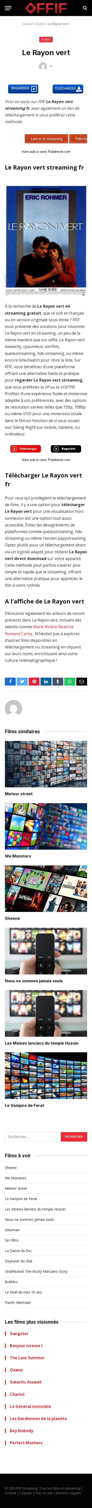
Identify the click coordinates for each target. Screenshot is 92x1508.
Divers (40, 24)
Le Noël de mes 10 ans (23, 1292)
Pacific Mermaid (17, 1302)
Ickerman (12, 1230)
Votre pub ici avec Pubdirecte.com (46, 151)
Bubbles (11, 1281)
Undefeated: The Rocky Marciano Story (36, 1271)
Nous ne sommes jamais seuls (34, 980)
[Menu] (8, 8)
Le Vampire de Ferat (24, 1105)
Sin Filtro (12, 1240)
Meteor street (19, 793)
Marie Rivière (45, 626)
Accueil (28, 24)
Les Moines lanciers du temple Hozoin (42, 1043)
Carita (26, 633)
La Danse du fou (18, 1250)
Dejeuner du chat (18, 1261)
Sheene (12, 918)
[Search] (84, 8)
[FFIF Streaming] (46, 8)
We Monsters (18, 856)
